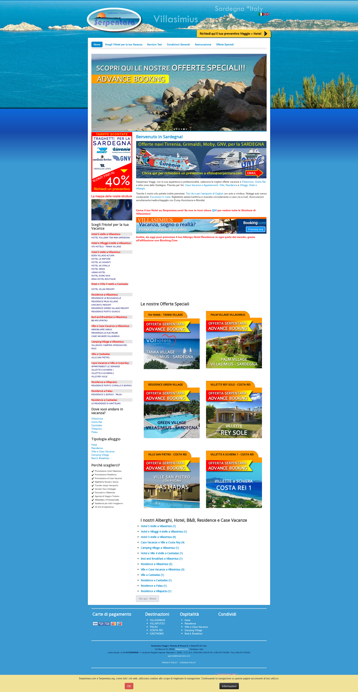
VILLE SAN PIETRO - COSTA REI (167, 454)
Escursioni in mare (160, 197)
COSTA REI (156, 630)
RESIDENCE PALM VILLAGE (104, 301)
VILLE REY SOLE (99, 376)
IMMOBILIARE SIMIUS (101, 329)
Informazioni (229, 686)
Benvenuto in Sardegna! (159, 136)
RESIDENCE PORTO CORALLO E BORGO (111, 385)
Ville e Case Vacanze (102, 451)
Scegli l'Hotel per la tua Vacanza (123, 44)
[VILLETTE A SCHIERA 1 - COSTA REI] (234, 483)
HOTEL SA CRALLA (100, 265)
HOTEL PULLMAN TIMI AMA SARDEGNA (110, 237)
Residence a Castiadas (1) (156, 580)
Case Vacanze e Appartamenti (201, 185)
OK (129, 686)
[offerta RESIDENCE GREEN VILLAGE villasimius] (172, 413)
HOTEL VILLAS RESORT (103, 288)
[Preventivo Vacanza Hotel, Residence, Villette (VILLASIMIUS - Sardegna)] (234, 33)
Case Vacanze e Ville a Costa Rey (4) (162, 542)
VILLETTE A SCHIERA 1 (102, 369)
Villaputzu (96, 428)
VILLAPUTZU (157, 623)
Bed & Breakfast (100, 458)
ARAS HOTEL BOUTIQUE (103, 278)
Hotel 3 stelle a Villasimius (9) (158, 537)
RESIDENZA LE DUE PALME (104, 332)
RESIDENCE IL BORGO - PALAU (106, 394)
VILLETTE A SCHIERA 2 (102, 372)
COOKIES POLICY (188, 663)
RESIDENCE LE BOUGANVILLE (106, 297)
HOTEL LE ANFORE (100, 258)
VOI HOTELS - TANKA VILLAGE (106, 246)
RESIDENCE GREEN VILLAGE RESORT (110, 307)
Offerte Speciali (225, 44)
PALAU (154, 626)
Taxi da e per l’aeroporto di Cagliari (205, 193)
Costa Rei (96, 422)
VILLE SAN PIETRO (100, 357)
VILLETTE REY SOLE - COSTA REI (230, 384)
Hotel (94, 444)
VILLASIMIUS (157, 620)
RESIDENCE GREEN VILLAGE (165, 384)
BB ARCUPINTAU (99, 320)
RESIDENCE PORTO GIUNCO (105, 311)
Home (97, 44)
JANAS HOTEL (98, 272)
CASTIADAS (157, 633)
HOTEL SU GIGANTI (101, 262)
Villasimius (97, 418)
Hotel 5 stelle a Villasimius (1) (158, 526)
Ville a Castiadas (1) (152, 575)
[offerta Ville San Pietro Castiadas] (172, 483)
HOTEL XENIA (98, 268)
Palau (94, 432)
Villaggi (244, 185)
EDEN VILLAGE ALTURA (102, 255)
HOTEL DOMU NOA (100, 275)
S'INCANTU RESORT (101, 304)
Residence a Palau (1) (154, 585)
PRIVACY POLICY (170, 663)
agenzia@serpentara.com (179, 656)
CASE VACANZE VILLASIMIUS (105, 336)
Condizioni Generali (178, 44)
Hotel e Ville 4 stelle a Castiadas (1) (162, 553)
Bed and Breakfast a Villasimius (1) (162, 558)
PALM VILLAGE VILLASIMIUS (228, 314)
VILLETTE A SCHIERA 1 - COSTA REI (232, 454)
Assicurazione (203, 44)
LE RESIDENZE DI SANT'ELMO (106, 403)
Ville (221, 185)
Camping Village (100, 454)
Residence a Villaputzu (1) (156, 591)
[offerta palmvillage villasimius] (234, 343)
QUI (214, 210)
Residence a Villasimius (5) (156, 564)
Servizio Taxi (154, 44)
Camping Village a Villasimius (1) (160, 547)
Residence (97, 448)
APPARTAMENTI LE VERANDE (105, 366)
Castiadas (96, 425)
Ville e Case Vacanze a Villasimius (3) (162, 569)
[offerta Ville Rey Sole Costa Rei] (234, 413)
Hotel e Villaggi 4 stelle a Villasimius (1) (164, 531)
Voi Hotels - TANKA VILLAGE (165, 314)
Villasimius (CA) (181, 649)
